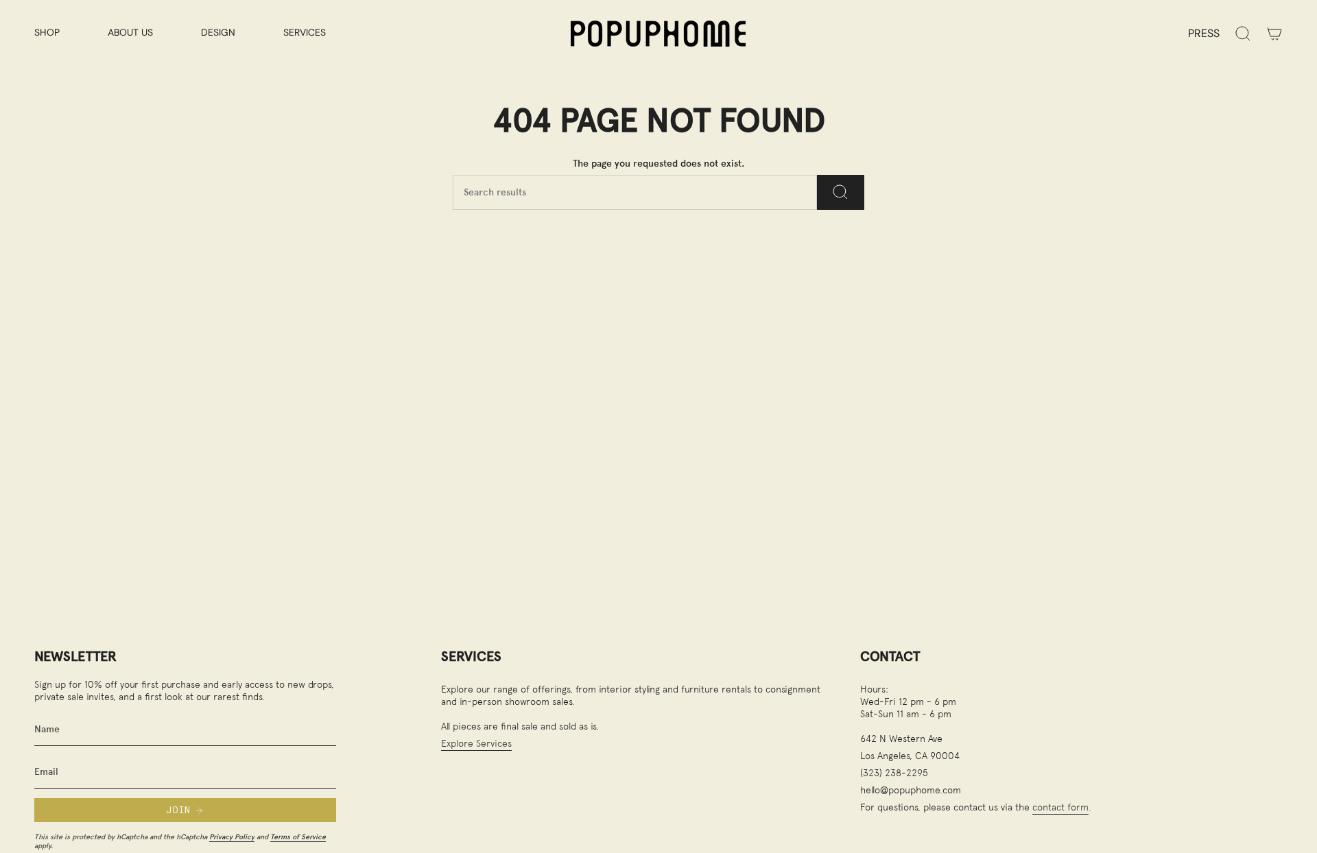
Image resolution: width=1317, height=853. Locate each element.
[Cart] (1274, 33)
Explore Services (476, 743)
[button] (60, 33)
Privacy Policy (231, 836)
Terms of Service (298, 836)
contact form (1060, 807)
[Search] (840, 192)
